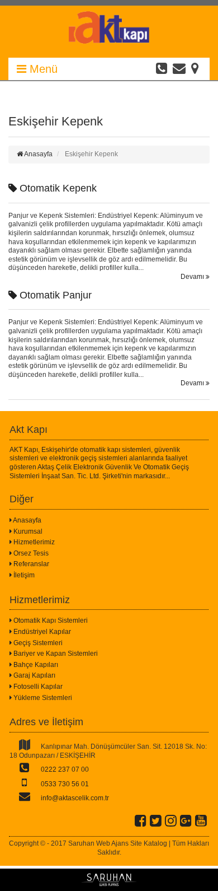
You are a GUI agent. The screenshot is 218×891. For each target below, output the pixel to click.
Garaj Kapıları (33, 675)
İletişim (23, 575)
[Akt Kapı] (109, 41)
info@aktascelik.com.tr (74, 798)
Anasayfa (26, 520)
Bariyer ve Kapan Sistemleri (55, 653)
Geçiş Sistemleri (37, 643)
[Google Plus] (185, 820)
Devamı (193, 277)
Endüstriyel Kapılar (41, 632)
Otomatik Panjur (54, 295)
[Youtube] (200, 820)
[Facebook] (140, 820)
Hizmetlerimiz (33, 542)
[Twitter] (155, 820)
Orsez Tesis (30, 553)
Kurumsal (27, 531)
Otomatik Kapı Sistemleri (50, 620)
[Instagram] (170, 820)
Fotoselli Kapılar (37, 687)
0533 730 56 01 (64, 784)
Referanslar (30, 564)
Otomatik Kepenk (57, 188)
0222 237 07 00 (64, 769)
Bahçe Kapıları (35, 665)
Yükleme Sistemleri (42, 698)
